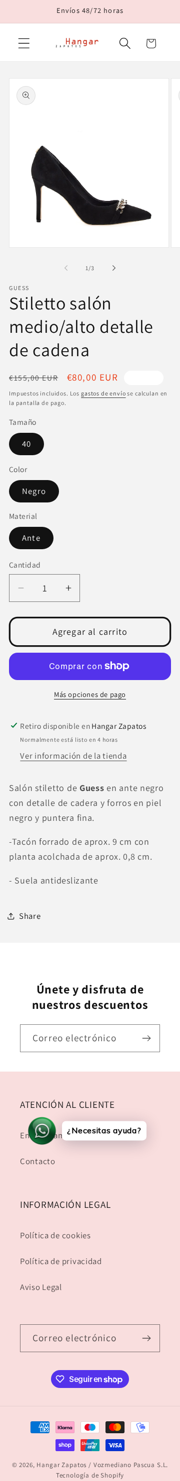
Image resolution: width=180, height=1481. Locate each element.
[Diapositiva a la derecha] (114, 268)
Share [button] (30, 915)
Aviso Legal (41, 1287)
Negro (34, 491)
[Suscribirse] (146, 1038)
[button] (24, 43)
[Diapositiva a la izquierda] (66, 268)
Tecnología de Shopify (90, 1475)
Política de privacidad (61, 1261)
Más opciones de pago (90, 694)
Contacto (38, 1161)
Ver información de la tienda (73, 755)
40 (26, 443)
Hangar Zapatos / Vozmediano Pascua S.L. (102, 1465)
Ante (31, 537)
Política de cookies (55, 1235)
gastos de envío (103, 393)
